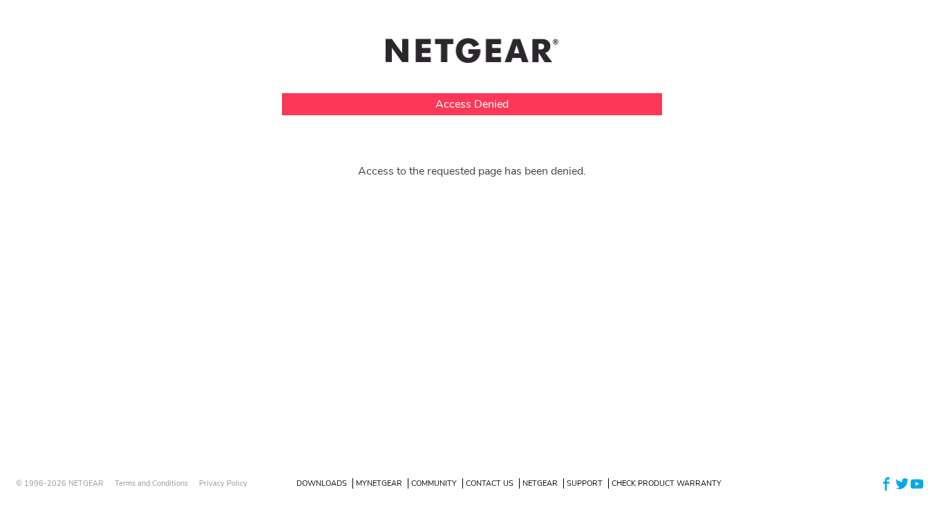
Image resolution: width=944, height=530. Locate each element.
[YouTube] (917, 482)
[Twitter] (901, 482)
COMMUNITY (434, 483)
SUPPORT (585, 483)
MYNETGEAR (379, 483)
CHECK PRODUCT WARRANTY (666, 483)
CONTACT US (489, 483)
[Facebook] (886, 482)
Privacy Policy (223, 483)
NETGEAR (540, 483)
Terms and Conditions (151, 483)
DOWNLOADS (321, 483)
